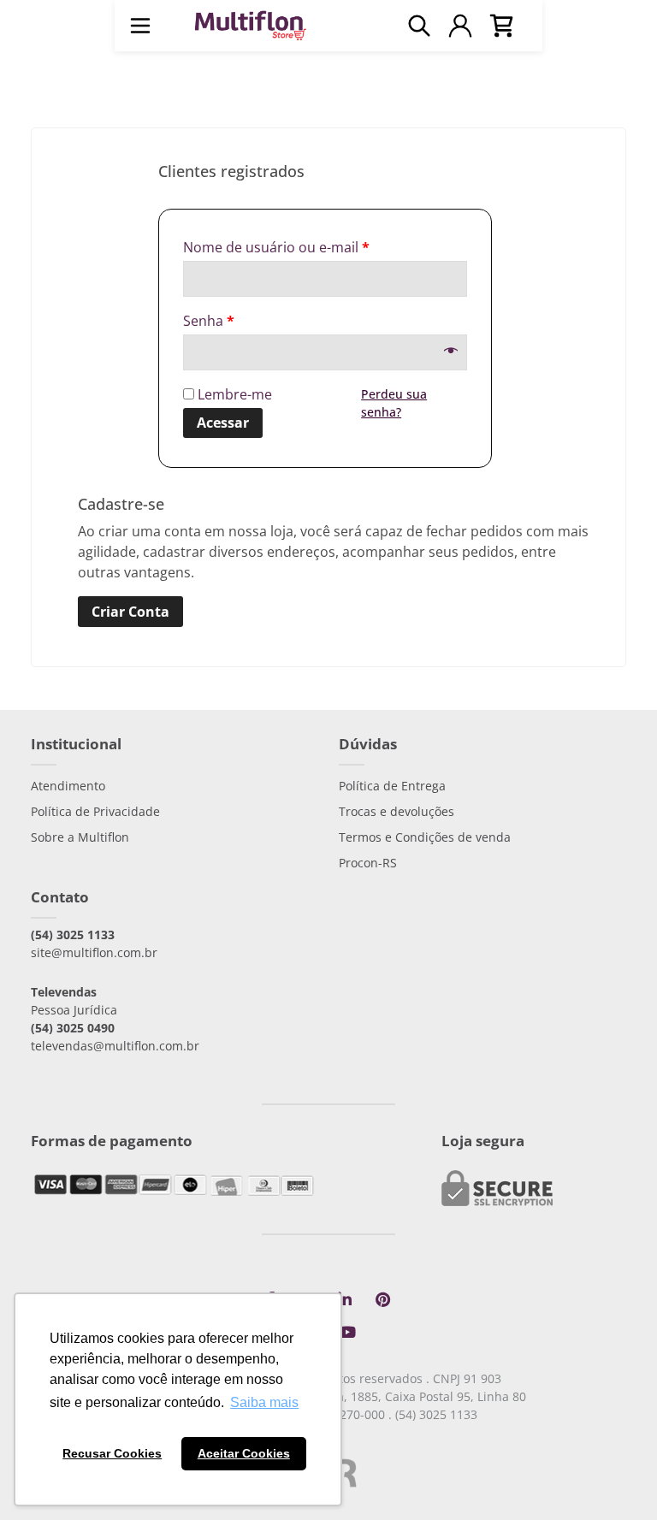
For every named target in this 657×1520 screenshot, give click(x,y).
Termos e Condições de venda (425, 837)
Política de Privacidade (95, 811)
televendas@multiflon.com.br (115, 1046)
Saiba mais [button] (264, 1402)
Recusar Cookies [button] (112, 1453)
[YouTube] (347, 1332)
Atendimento (68, 786)
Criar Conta (130, 611)
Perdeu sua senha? (394, 403)
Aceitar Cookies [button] (244, 1453)
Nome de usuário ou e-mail (276, 247)
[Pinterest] (382, 1300)
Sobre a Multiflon (80, 837)
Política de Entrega (392, 786)
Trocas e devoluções (396, 811)
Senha (208, 320)
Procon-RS (368, 863)
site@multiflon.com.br (94, 952)
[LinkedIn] (344, 1300)
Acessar (223, 422)
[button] (140, 25)
